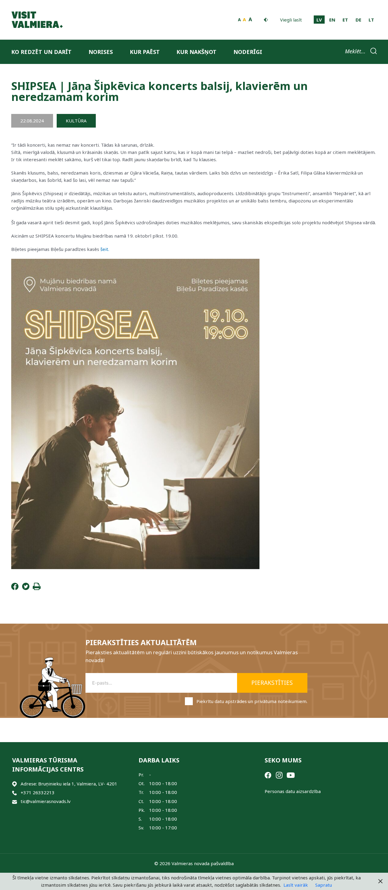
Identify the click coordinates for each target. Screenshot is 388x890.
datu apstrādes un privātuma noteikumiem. (261, 701)
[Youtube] (291, 775)
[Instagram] (279, 775)
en (332, 20)
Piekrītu (251, 701)
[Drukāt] (37, 588)
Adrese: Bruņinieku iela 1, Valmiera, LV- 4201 (69, 784)
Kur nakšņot (196, 51)
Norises (101, 51)
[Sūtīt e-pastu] (14, 801)
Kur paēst (145, 51)
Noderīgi (247, 51)
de (358, 20)
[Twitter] (25, 588)
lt (371, 20)
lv (319, 20)
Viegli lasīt (291, 20)
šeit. (104, 249)
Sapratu (323, 885)
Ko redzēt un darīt (41, 51)
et (345, 20)
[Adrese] (14, 784)
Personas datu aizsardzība (293, 791)
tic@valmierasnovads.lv (46, 801)
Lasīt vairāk (295, 885)
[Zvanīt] (14, 792)
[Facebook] (14, 588)
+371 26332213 (38, 792)
